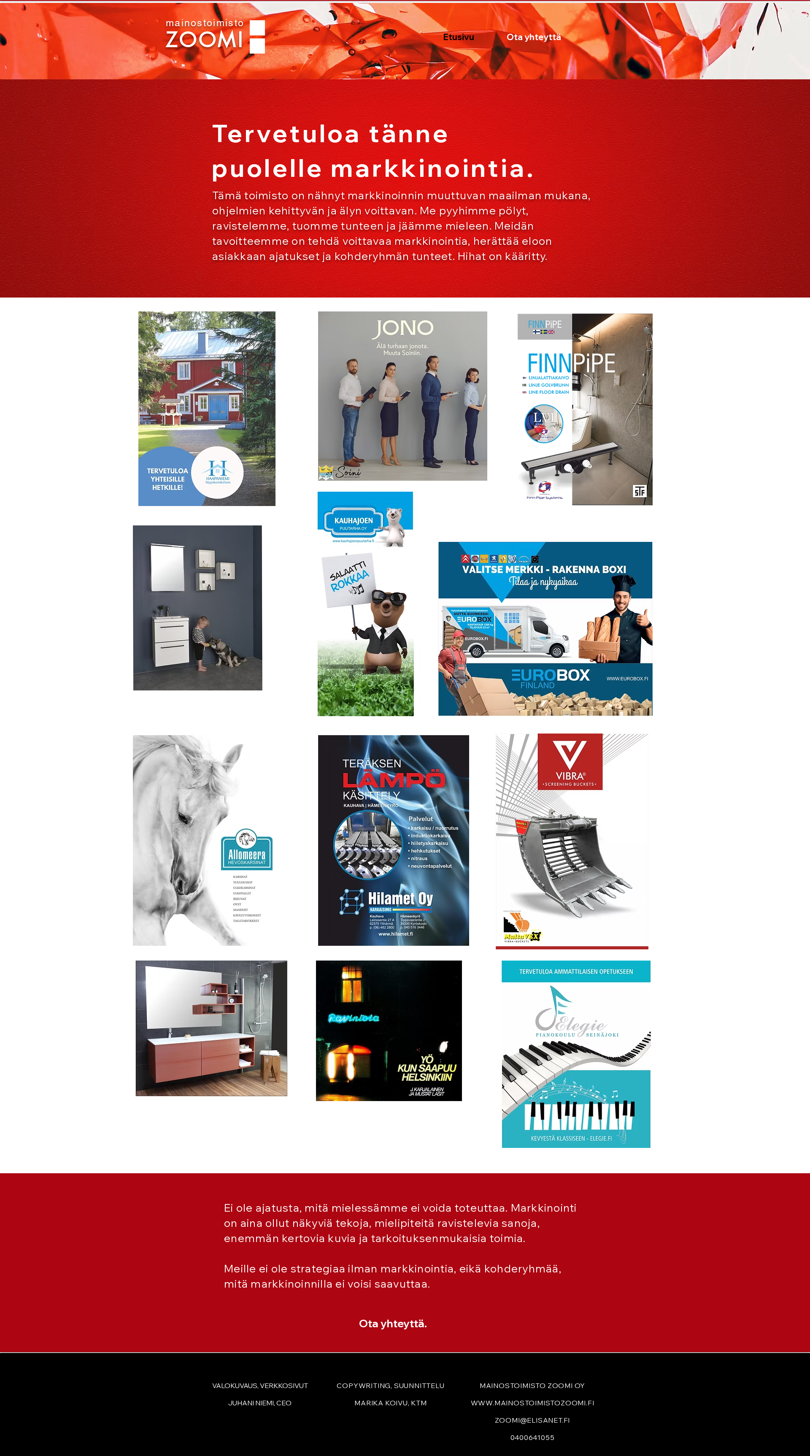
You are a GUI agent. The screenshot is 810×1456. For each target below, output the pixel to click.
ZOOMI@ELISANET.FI (532, 1420)
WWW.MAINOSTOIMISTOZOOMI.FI (532, 1403)
